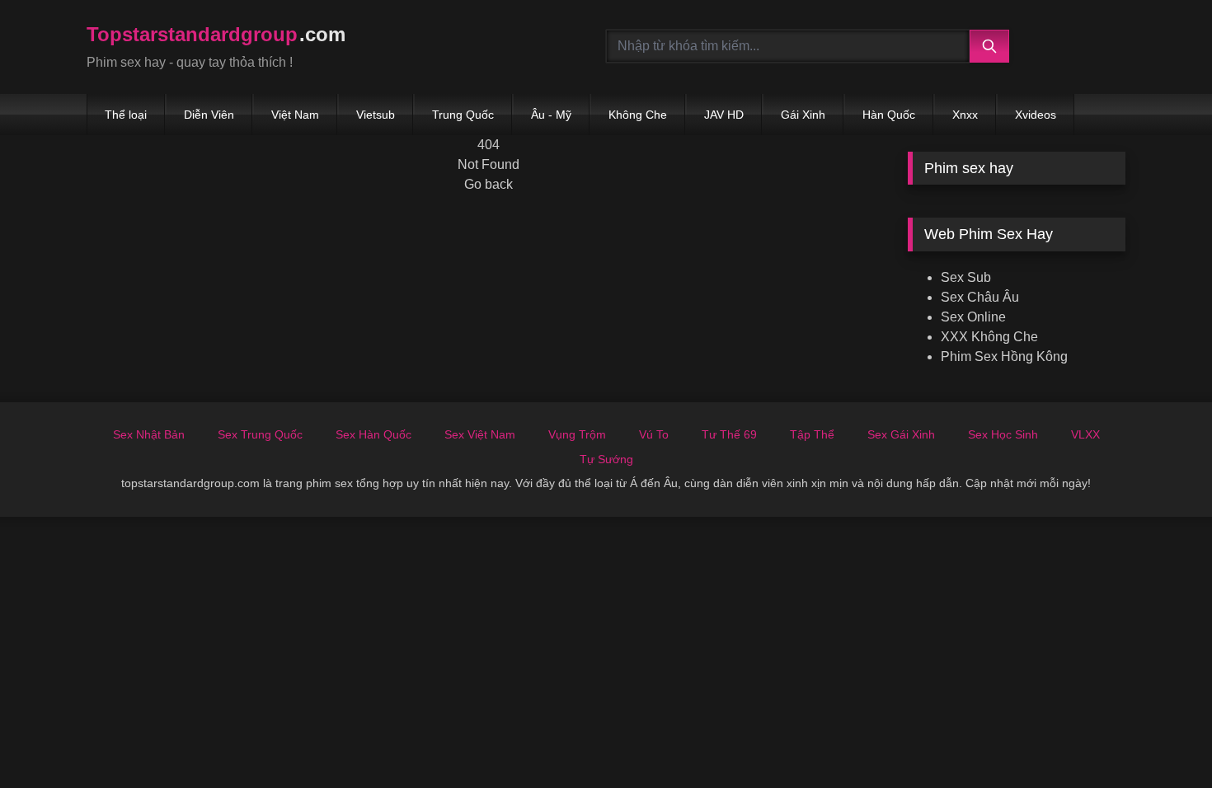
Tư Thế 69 (729, 434)
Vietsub (375, 114)
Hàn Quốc (888, 114)
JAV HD (724, 114)
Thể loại (126, 114)
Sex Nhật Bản (149, 434)
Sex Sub (966, 277)
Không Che (637, 114)
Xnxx (965, 114)
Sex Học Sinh (1003, 434)
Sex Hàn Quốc (373, 434)
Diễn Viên (209, 114)
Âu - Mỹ (551, 114)
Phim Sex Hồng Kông (1004, 356)
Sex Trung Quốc (260, 434)
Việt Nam (295, 114)
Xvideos (1035, 114)
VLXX (1085, 434)
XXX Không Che (989, 337)
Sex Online (973, 317)
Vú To (654, 434)
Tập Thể (812, 434)
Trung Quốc (463, 114)
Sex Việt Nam (479, 434)
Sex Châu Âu (980, 297)
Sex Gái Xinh (901, 434)
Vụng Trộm (577, 434)
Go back (488, 184)
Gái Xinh (803, 114)
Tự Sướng (606, 459)
